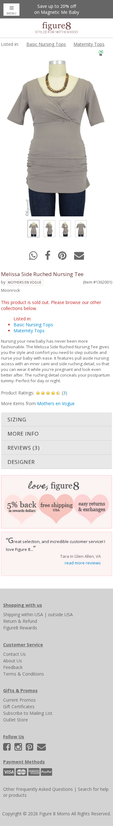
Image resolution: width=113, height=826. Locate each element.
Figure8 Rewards (20, 628)
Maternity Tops (89, 44)
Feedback (13, 667)
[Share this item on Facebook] (48, 257)
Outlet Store (15, 720)
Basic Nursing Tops (46, 44)
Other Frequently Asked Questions (38, 789)
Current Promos (19, 700)
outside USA (60, 614)
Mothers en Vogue (24, 282)
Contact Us (14, 654)
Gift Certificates (19, 706)
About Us (12, 661)
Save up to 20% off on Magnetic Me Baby (56, 9)
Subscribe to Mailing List (27, 713)
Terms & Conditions (23, 674)
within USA (32, 614)
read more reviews (83, 563)
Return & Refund (20, 621)
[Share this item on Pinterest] (63, 257)
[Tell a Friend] (79, 257)
